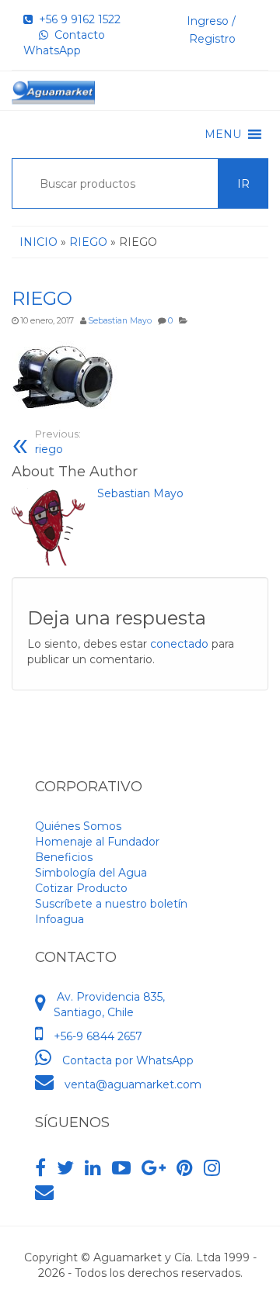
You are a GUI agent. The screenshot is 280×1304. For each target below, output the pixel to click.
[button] (223, 134)
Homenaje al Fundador (97, 842)
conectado (179, 644)
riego (58, 442)
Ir (243, 184)
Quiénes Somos (78, 826)
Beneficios (64, 857)
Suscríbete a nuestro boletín (111, 904)
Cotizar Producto (81, 888)
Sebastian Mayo (120, 321)
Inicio (38, 242)
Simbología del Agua (91, 873)
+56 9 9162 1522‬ (77, 19)
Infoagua (59, 919)
